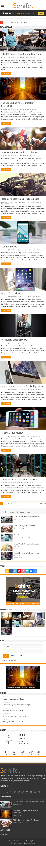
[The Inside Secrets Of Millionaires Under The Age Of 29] (7, 556)
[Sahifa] (23, 5)
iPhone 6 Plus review (12, 432)
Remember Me (17, 656)
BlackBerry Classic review (14, 339)
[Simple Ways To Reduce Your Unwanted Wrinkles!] (7, 547)
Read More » (6, 73)
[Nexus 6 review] (7, 538)
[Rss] (7, 571)
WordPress (20, 841)
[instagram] (35, 571)
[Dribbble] (23, 571)
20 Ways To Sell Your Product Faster (19, 479)
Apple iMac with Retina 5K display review (22, 386)
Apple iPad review (10, 293)
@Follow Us (5, 830)
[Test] (39, 571)
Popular (4, 512)
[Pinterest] (19, 571)
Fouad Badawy (6, 57)
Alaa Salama (5, 202)
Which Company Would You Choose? (19, 152)
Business (22, 202)
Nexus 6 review (9, 246)
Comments (20, 512)
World (23, 57)
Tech (30, 250)
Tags (28, 512)
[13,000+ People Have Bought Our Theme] (7, 519)
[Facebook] (11, 571)
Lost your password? (9, 660)
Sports (35, 202)
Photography (28, 202)
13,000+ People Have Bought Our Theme (22, 54)
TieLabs (34, 841)
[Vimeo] (27, 571)
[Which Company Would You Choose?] (7, 528)
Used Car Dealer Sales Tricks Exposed (15, 22)
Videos (24, 109)
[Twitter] (15, 571)
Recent (12, 512)
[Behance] (31, 571)
